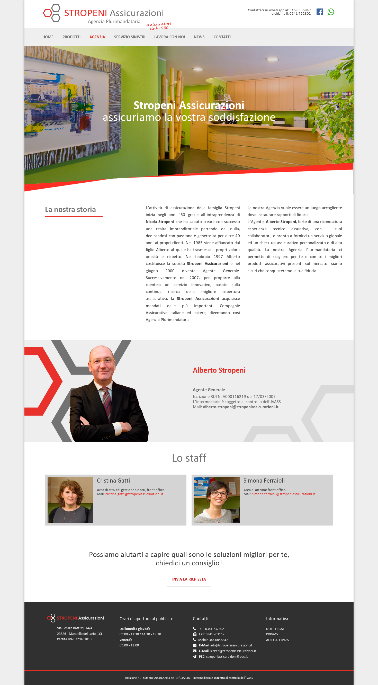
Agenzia (97, 36)
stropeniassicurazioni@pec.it (227, 656)
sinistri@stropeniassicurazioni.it (233, 651)
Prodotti (71, 36)
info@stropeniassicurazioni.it (231, 645)
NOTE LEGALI (275, 629)
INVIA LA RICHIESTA (189, 579)
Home (47, 36)
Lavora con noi (169, 36)
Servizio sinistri (129, 36)
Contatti (222, 36)
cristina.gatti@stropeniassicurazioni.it (134, 494)
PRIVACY (272, 634)
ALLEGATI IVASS (277, 640)
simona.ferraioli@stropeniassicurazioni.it (283, 494)
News (199, 36)
